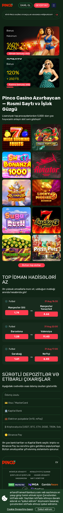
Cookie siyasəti (42, 475)
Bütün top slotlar (31, 265)
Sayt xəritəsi (37, 478)
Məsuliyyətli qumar (40, 472)
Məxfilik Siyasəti (17, 472)
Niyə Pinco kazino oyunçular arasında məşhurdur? (29, 15)
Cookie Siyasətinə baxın (20, 509)
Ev (57, 462)
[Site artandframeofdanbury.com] (10, 5)
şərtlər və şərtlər (20, 475)
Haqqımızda (21, 478)
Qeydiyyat (42, 5)
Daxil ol (25, 5)
